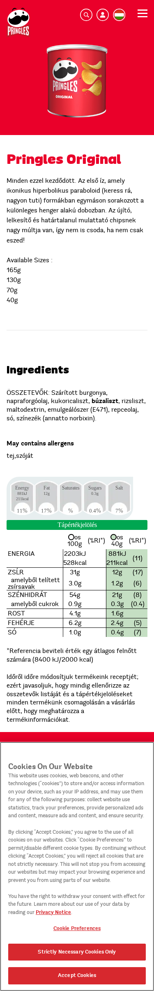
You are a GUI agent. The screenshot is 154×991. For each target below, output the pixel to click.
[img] (18, 22)
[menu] (142, 16)
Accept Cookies (77, 975)
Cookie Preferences (77, 928)
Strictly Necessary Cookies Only (77, 952)
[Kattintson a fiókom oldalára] (103, 15)
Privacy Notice (53, 912)
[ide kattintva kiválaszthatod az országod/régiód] (119, 15)
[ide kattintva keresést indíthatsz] (86, 15)
